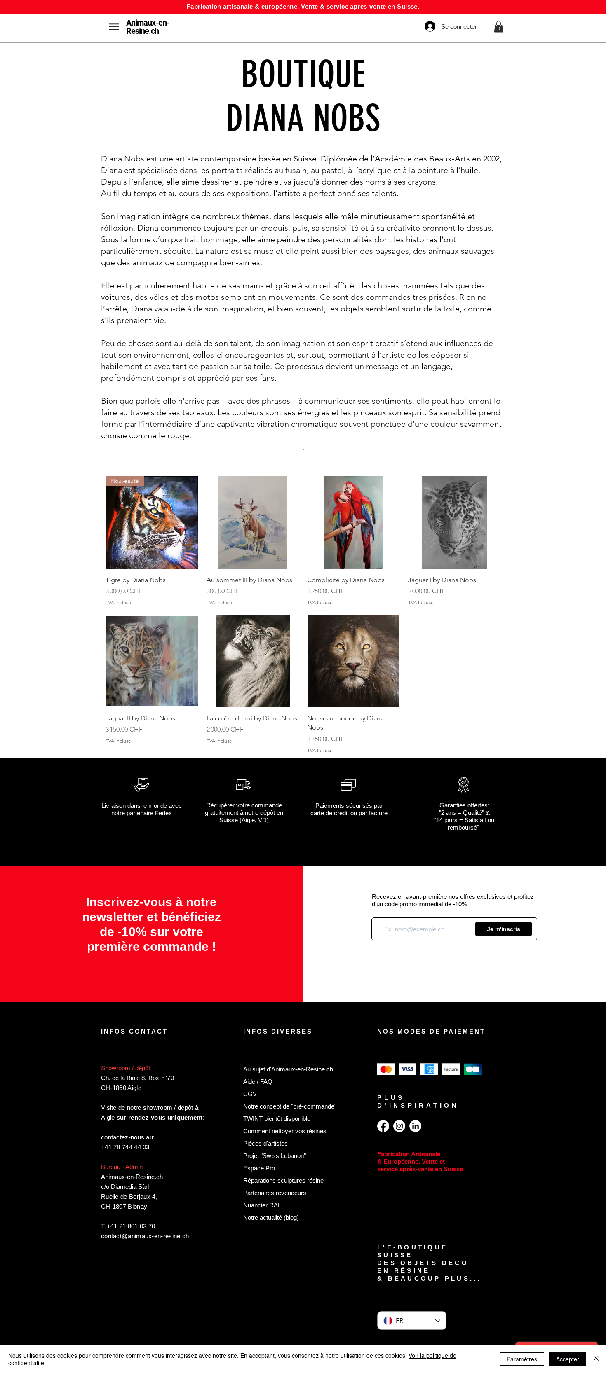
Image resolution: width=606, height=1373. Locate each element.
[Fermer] (596, 1359)
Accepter (567, 1359)
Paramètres (522, 1359)
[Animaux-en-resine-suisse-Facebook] (383, 1126)
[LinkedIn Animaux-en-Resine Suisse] (415, 1126)
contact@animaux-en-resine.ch (145, 1236)
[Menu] (113, 26)
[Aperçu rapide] (253, 522)
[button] (498, 26)
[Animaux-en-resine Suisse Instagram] (399, 1126)
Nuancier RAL (262, 1205)
